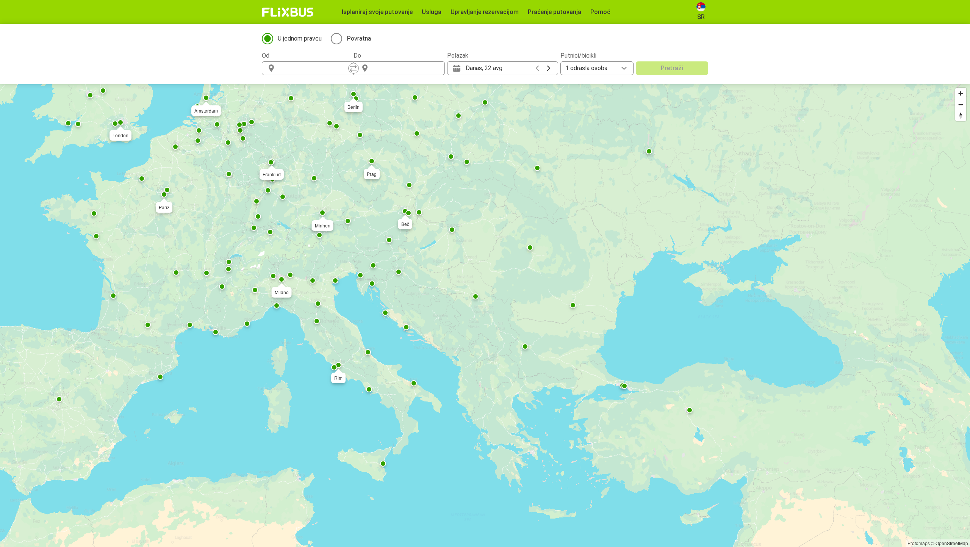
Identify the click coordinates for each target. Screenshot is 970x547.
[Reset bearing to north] (960, 115)
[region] (485, 315)
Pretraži (672, 68)
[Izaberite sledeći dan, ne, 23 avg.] (548, 68)
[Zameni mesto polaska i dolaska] (353, 68)
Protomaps (918, 543)
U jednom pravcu (300, 38)
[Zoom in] (960, 93)
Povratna (359, 38)
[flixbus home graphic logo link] (288, 12)
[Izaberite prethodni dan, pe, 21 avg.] (537, 68)
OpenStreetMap (952, 543)
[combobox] (314, 68)
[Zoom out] (960, 104)
